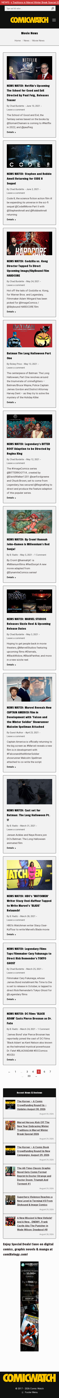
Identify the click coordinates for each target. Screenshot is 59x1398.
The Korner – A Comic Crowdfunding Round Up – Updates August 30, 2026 (32, 1105)
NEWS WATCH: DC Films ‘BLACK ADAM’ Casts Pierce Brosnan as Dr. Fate (29, 1018)
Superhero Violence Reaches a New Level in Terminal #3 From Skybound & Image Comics (35, 1201)
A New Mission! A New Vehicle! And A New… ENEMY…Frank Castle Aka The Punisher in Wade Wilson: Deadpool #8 (34, 1224)
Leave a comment (16, 109)
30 (29, 1075)
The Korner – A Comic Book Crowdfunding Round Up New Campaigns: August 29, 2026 (33, 1151)
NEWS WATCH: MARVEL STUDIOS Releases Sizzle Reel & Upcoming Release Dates (29, 624)
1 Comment (40, 555)
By (15, 106)
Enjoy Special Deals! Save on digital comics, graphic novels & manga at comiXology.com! (28, 1249)
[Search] (52, 8)
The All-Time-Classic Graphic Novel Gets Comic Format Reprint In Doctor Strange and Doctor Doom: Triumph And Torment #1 (34, 1176)
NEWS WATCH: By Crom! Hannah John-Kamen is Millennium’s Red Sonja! (28, 544)
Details (10, 132)
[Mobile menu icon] (54, 20)
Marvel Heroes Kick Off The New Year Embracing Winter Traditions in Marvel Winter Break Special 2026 (33, 1128)
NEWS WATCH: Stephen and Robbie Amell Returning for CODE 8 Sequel (29, 178)
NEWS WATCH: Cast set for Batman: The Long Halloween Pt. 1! (28, 815)
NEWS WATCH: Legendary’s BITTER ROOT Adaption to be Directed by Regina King (28, 449)
